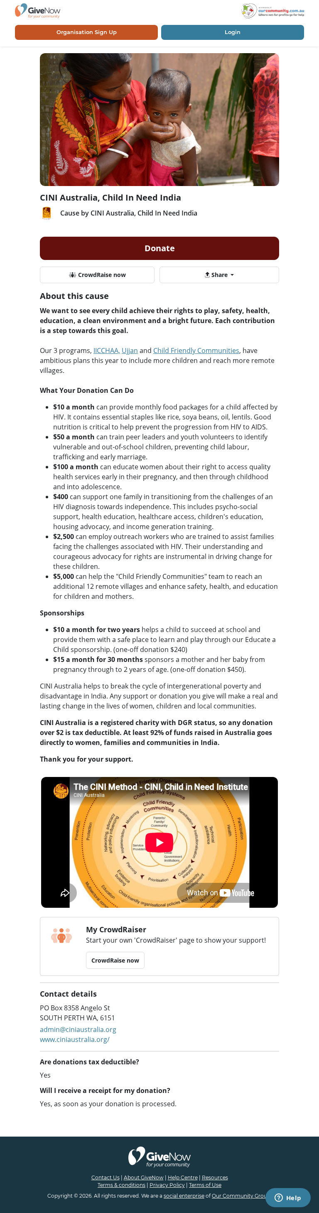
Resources (215, 1177)
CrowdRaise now (101, 275)
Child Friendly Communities (196, 350)
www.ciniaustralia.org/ (75, 1039)
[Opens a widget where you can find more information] (288, 1198)
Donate (160, 248)
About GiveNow (144, 1177)
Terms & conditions (121, 1185)
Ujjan (130, 350)
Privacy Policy (167, 1185)
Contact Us (105, 1177)
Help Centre (183, 1177)
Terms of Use (205, 1185)
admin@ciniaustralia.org (78, 1029)
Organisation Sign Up (86, 32)
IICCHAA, (106, 350)
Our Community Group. (242, 1196)
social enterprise (184, 1196)
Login (232, 32)
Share (219, 275)
